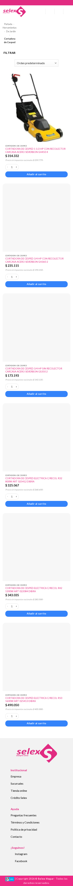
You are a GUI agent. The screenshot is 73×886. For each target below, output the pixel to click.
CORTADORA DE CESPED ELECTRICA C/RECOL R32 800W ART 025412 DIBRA (33, 480)
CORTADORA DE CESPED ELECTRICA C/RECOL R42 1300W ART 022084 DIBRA (33, 590)
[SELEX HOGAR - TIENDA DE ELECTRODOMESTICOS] (14, 11)
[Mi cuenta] (50, 12)
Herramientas (9, 27)
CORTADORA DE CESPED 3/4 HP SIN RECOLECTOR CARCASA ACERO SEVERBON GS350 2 (33, 370)
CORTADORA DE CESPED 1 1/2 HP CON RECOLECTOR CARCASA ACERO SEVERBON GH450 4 (35, 150)
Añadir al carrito (36, 174)
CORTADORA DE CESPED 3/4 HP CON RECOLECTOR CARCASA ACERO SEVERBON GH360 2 (34, 260)
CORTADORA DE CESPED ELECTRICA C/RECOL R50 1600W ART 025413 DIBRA (33, 700)
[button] (41, 11)
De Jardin (11, 31)
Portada (8, 24)
